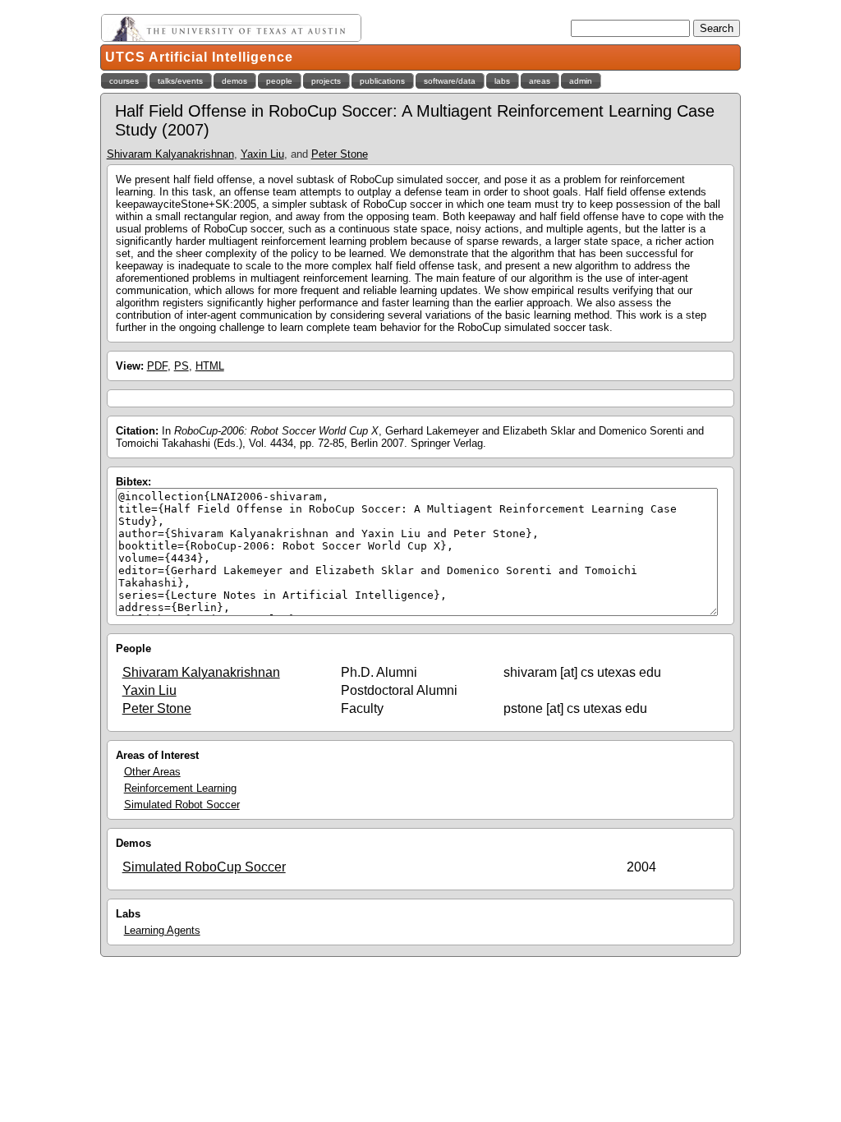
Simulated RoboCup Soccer (204, 867)
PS (181, 366)
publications (382, 80)
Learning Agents (162, 930)
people (279, 80)
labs (502, 80)
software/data (450, 80)
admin (580, 80)
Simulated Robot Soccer (182, 804)
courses (124, 80)
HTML (209, 366)
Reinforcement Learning (180, 788)
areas (539, 80)
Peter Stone (339, 154)
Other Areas (152, 772)
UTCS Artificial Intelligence (199, 57)
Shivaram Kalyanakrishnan (170, 154)
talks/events (180, 80)
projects (326, 80)
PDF (157, 366)
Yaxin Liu (262, 154)
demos (234, 80)
